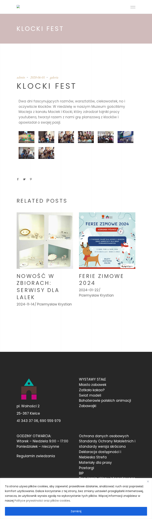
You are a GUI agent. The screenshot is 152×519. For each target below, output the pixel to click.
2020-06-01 (37, 77)
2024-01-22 (89, 290)
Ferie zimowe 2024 (101, 279)
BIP (81, 473)
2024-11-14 (25, 304)
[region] (76, 498)
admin (21, 77)
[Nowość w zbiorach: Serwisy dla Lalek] (45, 240)
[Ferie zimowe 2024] (107, 240)
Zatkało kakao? (91, 390)
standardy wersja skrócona (102, 446)
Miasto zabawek (92, 384)
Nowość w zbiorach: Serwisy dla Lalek (38, 286)
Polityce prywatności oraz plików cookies (42, 501)
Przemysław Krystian (54, 304)
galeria (54, 77)
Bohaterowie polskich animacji (105, 400)
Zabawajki (87, 406)
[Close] (147, 481)
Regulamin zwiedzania (36, 456)
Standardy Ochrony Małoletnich (106, 441)
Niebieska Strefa (93, 457)
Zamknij (76, 511)
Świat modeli (90, 395)
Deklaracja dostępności (99, 451)
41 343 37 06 (27, 420)
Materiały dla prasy (95, 462)
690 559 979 (50, 420)
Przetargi (86, 468)
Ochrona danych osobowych (104, 436)
